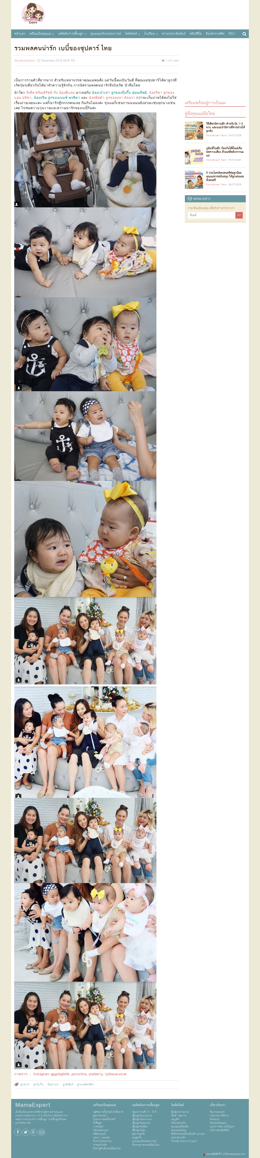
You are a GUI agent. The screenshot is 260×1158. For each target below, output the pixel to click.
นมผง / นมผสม (101, 1137)
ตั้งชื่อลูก (97, 1123)
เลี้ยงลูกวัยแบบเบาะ (142, 1115)
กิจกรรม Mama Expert (184, 1141)
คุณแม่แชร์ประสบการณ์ (105, 33)
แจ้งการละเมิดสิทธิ (219, 1130)
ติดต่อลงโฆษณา (218, 1123)
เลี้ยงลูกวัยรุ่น (138, 1130)
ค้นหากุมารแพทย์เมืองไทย (145, 1145)
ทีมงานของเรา (217, 1112)
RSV (232, 33)
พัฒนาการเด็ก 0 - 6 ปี (144, 1112)
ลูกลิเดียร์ (68, 1085)
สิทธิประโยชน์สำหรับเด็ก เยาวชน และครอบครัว (188, 1135)
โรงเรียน (149, 33)
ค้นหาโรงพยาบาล (102, 1141)
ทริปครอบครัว (178, 1123)
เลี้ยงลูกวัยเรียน (140, 1126)
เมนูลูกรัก (137, 1137)
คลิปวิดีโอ (196, 33)
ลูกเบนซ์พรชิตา (85, 1085)
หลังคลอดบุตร (100, 1130)
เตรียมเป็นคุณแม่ (40, 33)
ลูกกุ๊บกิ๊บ (39, 1085)
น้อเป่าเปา (53, 1085)
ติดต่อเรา (215, 1119)
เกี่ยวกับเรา (217, 1105)
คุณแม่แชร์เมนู (178, 1130)
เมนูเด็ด (175, 1119)
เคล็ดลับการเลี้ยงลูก (70, 33)
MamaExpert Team (216, 135)
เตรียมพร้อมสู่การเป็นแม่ (205, 102)
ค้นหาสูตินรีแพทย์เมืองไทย (107, 1148)
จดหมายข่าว (201, 199)
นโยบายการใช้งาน (219, 1115)
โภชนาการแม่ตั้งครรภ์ (104, 1119)
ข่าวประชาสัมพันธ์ (173, 33)
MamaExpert (33, 14)
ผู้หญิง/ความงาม (180, 1112)
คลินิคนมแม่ (99, 1134)
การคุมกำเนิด (100, 1145)
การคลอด (98, 1126)
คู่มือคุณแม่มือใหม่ (200, 113)
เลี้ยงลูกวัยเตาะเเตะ (142, 1119)
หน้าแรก (19, 33)
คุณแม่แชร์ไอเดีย (179, 1126)
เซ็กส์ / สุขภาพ (178, 1115)
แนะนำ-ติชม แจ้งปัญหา (222, 1126)
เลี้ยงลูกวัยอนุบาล (141, 1123)
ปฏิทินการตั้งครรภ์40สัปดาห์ (108, 1112)
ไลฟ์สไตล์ (131, 33)
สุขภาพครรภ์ (99, 1115)
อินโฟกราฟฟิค (215, 33)
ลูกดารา (25, 1085)
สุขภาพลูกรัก (138, 1134)
